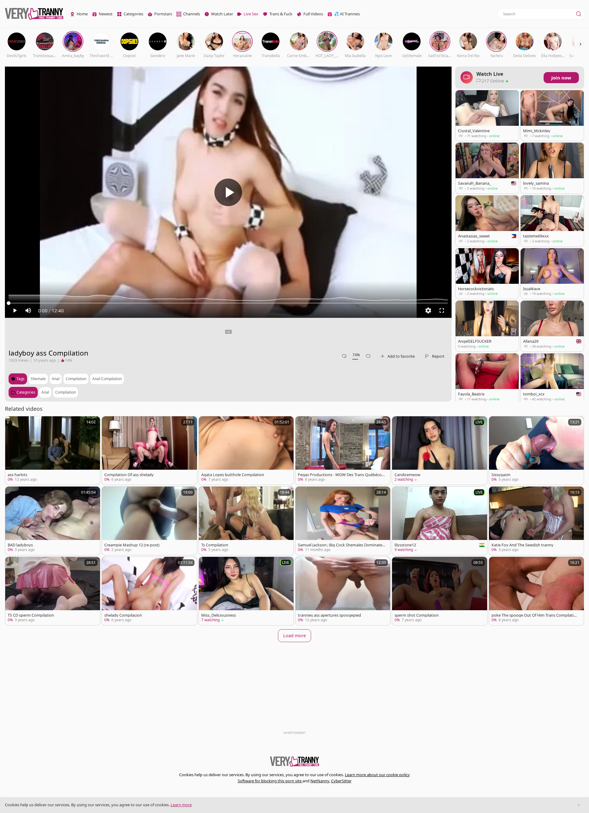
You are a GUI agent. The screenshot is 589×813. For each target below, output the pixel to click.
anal (56, 378)
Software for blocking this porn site (270, 781)
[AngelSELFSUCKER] (487, 326)
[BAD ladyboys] (52, 521)
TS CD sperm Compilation (31, 615)
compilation (76, 378)
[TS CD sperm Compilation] (52, 591)
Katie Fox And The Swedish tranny (522, 545)
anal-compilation (107, 378)
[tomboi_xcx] (552, 378)
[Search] (578, 14)
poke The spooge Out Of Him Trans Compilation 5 (535, 615)
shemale (38, 378)
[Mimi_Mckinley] (552, 115)
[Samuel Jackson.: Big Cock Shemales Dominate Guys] (342, 521)
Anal (45, 392)
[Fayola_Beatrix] (487, 378)
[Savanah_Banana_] (487, 168)
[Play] (228, 192)
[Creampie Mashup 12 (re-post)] (149, 521)
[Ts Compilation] (246, 521)
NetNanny (319, 781)
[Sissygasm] (536, 450)
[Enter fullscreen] (442, 310)
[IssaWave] (552, 273)
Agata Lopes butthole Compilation (232, 475)
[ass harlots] (52, 450)
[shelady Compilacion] (149, 591)
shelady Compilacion (123, 615)
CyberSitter (341, 781)
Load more (294, 635)
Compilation (65, 392)
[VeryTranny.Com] (34, 14)
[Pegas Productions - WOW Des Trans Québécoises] (342, 450)
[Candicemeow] (439, 450)
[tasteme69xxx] (552, 220)
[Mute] (28, 310)
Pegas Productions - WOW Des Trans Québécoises (341, 475)
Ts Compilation (214, 545)
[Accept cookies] (578, 805)
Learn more (181, 804)
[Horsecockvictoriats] (487, 273)
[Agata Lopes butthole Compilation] (246, 450)
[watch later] (12, 424)
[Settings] (428, 310)
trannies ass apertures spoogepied (329, 615)
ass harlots (17, 475)
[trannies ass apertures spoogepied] (342, 591)
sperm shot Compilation (417, 615)
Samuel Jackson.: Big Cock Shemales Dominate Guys (340, 545)
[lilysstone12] (439, 521)
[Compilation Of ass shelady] (149, 450)
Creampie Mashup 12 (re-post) (132, 545)
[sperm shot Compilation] (439, 591)
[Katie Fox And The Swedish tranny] (536, 521)
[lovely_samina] (552, 168)
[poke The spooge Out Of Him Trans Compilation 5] (536, 591)
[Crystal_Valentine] (487, 115)
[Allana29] (552, 326)
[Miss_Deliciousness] (246, 591)
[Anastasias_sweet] (487, 220)
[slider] (228, 303)
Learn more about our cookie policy (377, 774)
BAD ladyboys (20, 545)
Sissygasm (500, 475)
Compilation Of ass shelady (129, 475)
